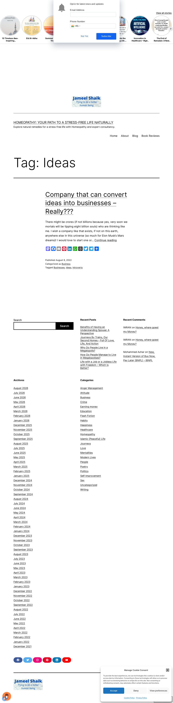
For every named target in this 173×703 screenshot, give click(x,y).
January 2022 (21, 641)
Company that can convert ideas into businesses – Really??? (86, 202)
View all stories (164, 13)
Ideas (68, 267)
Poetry (84, 466)
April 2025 (19, 461)
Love (83, 448)
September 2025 (23, 438)
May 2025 (19, 457)
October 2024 (22, 489)
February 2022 (22, 637)
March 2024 (21, 522)
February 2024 (22, 526)
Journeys (85, 443)
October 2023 (22, 545)
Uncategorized (88, 485)
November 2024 (23, 485)
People (84, 461)
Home (113, 135)
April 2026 (19, 406)
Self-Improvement (90, 475)
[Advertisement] (86, 64)
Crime (83, 402)
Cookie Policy (129, 698)
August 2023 (21, 554)
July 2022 (19, 614)
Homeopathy (87, 434)
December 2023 (23, 535)
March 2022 (20, 632)
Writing (84, 489)
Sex (82, 480)
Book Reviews (150, 135)
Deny (136, 690)
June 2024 (20, 508)
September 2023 (23, 549)
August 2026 (21, 388)
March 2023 (20, 577)
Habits (84, 420)
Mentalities (86, 452)
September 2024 (23, 494)
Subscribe (106, 36)
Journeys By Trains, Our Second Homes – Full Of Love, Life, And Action (97, 340)
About (125, 135)
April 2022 (19, 628)
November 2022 (23, 595)
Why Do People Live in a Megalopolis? (94, 349)
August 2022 (21, 609)
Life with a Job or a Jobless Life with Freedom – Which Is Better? (98, 364)
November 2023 (23, 540)
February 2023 (22, 581)
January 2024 (21, 531)
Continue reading (105, 240)
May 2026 (19, 402)
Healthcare (86, 429)
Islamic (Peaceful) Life (92, 438)
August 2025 (21, 443)
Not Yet (84, 36)
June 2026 (20, 397)
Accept (113, 690)
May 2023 (19, 568)
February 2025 (22, 471)
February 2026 (22, 415)
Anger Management (91, 388)
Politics (84, 471)
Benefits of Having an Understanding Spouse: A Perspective (94, 330)
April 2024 (19, 517)
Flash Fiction (87, 415)
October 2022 (22, 600)
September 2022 (23, 604)
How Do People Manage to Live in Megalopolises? (98, 356)
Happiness (86, 425)
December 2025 (23, 425)
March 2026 (20, 411)
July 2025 (19, 448)
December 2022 (23, 591)
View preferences (158, 690)
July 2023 (19, 558)
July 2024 (19, 503)
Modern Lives (88, 457)
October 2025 (22, 434)
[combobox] (75, 26)
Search (18, 320)
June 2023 (20, 563)
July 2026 (19, 392)
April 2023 (19, 572)
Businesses (59, 267)
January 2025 (21, 475)
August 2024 (21, 498)
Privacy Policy (141, 698)
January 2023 (21, 586)
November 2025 (23, 429)
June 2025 (20, 452)
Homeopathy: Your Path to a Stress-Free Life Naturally (63, 122)
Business (66, 263)
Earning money (89, 406)
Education (86, 411)
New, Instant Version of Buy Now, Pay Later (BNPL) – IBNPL (139, 356)
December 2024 (23, 480)
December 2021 (22, 646)
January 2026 (21, 420)
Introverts (78, 267)
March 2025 (20, 466)
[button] (167, 670)
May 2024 (19, 512)
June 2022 (20, 618)
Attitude (84, 392)
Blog (135, 135)
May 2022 (19, 623)
